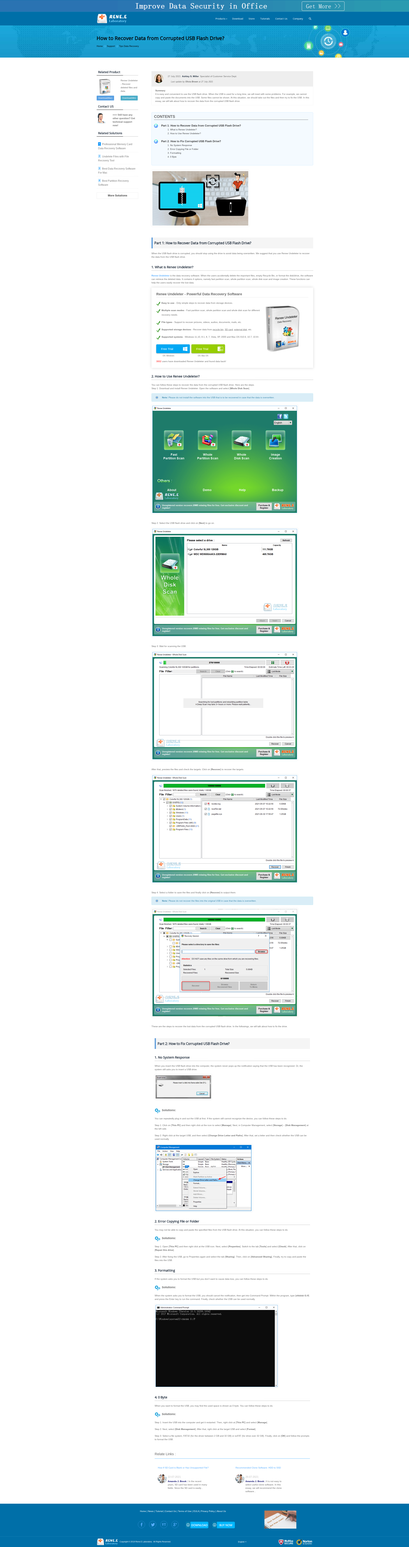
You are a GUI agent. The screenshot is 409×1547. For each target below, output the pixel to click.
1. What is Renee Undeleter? (182, 129)
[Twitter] (152, 1524)
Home (143, 1511)
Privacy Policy (208, 1511)
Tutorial (159, 1511)
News (151, 1511)
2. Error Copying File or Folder (183, 149)
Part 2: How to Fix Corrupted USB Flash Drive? (191, 141)
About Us (221, 1511)
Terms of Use (184, 1511)
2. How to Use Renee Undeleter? (184, 133)
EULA (196, 1511)
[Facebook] (141, 1524)
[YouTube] (163, 1524)
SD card (229, 329)
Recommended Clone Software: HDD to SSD (258, 1467)
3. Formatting (174, 153)
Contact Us (170, 1511)
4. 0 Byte (172, 156)
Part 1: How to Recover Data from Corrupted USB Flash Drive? (201, 125)
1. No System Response (180, 145)
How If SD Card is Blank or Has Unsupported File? (183, 1467)
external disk (240, 329)
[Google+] (175, 1524)
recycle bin (218, 329)
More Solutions (117, 195)
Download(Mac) (105, 98)
